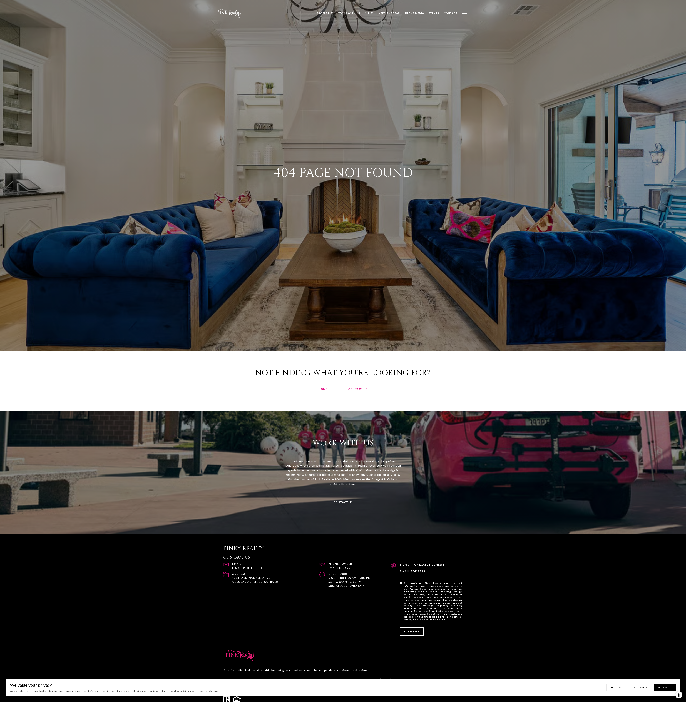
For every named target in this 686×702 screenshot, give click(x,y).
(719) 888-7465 (339, 567)
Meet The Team (389, 13)
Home (323, 388)
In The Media (414, 13)
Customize (640, 687)
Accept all (665, 687)
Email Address (412, 571)
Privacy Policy (418, 589)
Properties (325, 13)
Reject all (617, 687)
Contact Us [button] (357, 388)
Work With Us (349, 13)
